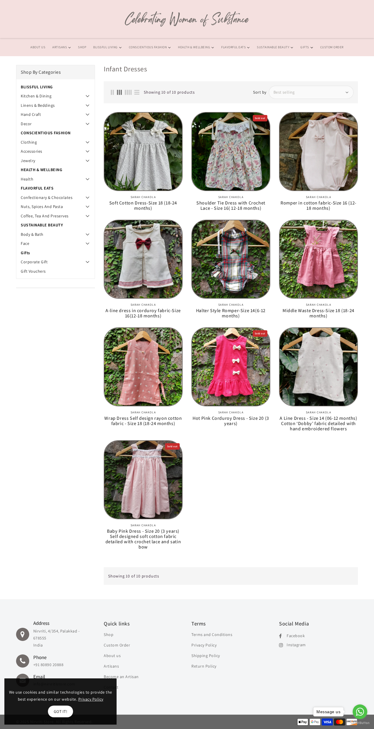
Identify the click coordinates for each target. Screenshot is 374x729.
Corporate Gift (34, 261)
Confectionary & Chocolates (46, 197)
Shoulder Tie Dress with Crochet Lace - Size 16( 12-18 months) (230, 205)
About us (112, 655)
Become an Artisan (121, 676)
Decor (26, 123)
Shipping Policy (205, 655)
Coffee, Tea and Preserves (45, 216)
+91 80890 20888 (48, 664)
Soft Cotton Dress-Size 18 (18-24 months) (143, 205)
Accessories (31, 151)
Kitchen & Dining (36, 96)
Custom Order (117, 645)
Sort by (259, 92)
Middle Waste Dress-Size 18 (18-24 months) (318, 313)
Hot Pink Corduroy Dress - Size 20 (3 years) (231, 421)
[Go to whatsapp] (360, 711)
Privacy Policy (204, 645)
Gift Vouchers (33, 271)
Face (25, 243)
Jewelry (28, 160)
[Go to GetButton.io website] (360, 723)
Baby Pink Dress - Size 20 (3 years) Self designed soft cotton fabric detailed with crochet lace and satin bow (143, 539)
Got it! (60, 711)
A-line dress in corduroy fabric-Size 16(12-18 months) (143, 313)
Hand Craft (31, 114)
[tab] (55, 87)
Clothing (29, 142)
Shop (108, 634)
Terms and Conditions (211, 634)
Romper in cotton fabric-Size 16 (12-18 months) (318, 205)
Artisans (111, 666)
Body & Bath (32, 234)
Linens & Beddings (38, 105)
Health (27, 179)
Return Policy (204, 666)
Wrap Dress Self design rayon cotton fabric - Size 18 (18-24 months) (143, 421)
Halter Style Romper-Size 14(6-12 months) (231, 313)
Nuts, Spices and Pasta (42, 206)
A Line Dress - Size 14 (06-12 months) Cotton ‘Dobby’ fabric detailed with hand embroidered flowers (318, 423)
